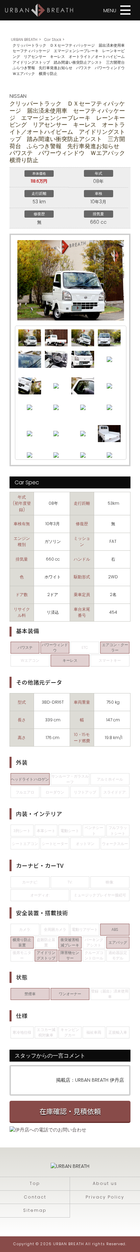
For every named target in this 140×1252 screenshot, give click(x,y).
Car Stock (53, 39)
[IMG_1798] (29, 433)
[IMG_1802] (83, 433)
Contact (35, 1197)
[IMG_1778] (29, 385)
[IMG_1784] (82, 385)
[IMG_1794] (83, 407)
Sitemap (35, 1210)
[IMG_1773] (82, 359)
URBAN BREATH (24, 39)
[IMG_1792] (56, 407)
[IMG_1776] (82, 337)
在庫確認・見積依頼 (70, 1111)
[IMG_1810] (83, 454)
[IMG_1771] (109, 359)
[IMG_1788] (109, 337)
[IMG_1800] (56, 433)
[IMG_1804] (109, 433)
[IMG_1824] (56, 359)
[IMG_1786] (109, 385)
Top (35, 1183)
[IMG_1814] (109, 454)
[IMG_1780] (29, 359)
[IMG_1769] (29, 337)
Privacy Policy (105, 1197)
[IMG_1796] (109, 407)
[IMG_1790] (29, 407)
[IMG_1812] (56, 337)
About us (105, 1183)
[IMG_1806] (29, 454)
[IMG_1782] (56, 385)
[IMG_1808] (56, 454)
